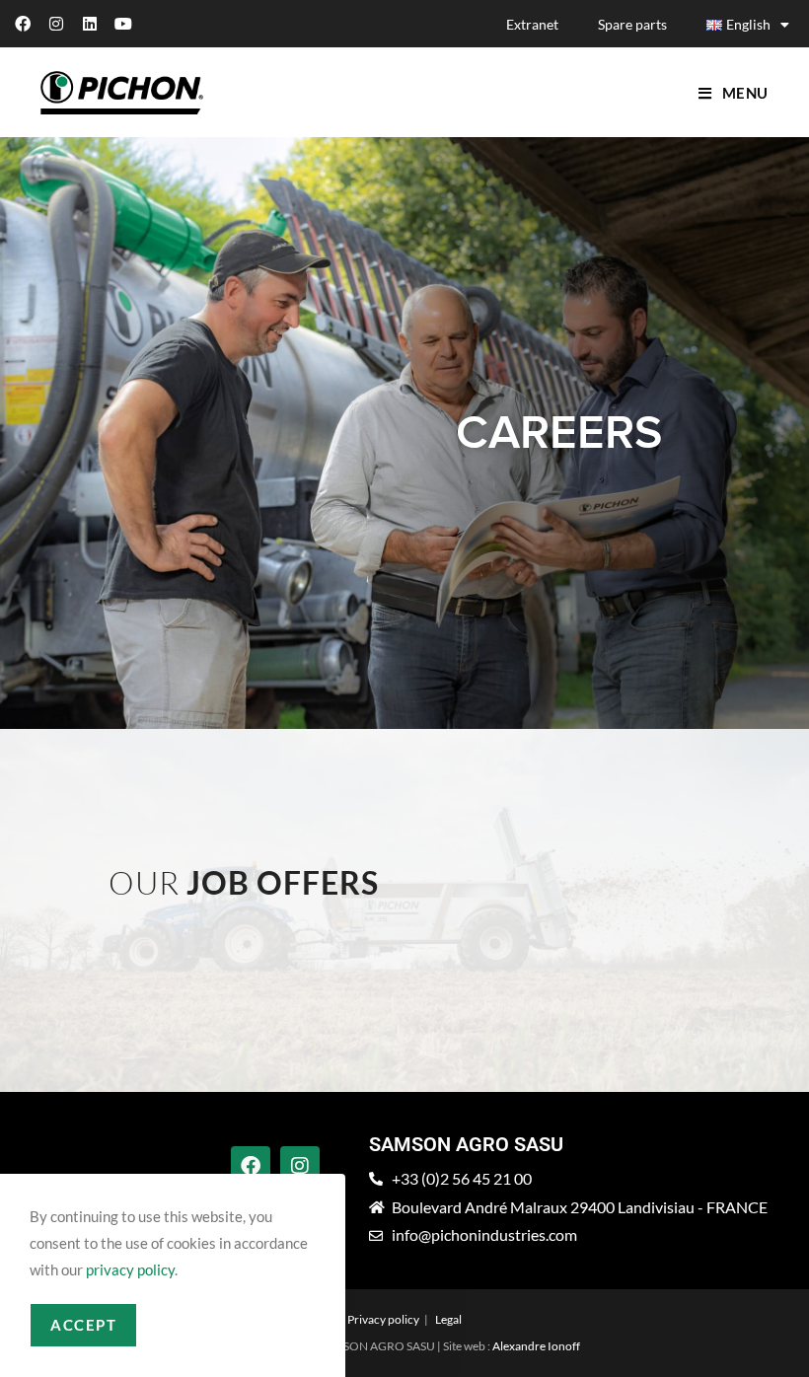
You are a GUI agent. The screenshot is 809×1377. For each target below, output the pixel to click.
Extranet (532, 24)
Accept (83, 1325)
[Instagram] (56, 24)
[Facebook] (23, 24)
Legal (448, 1319)
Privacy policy (383, 1319)
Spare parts (632, 24)
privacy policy (130, 1269)
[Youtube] (123, 24)
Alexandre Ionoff (536, 1346)
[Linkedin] (90, 24)
